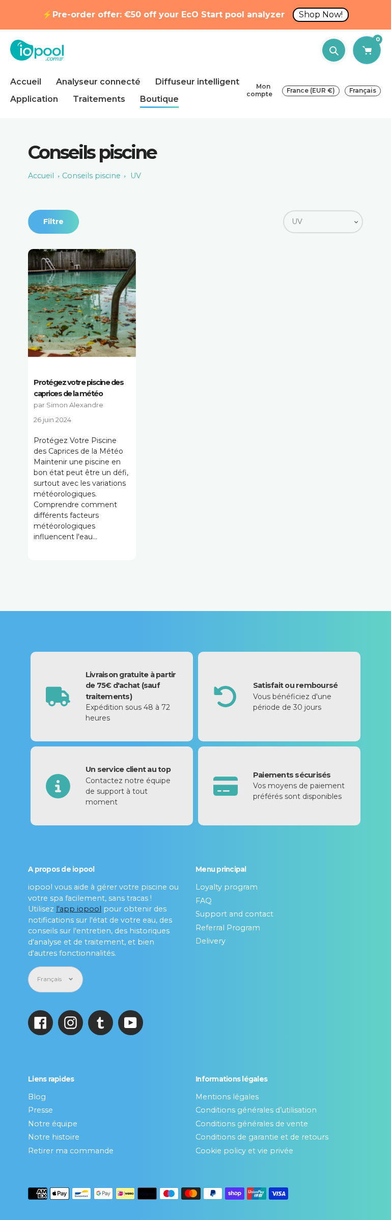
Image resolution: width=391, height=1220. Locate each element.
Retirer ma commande (71, 1150)
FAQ (204, 900)
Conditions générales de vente (252, 1123)
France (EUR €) (311, 90)
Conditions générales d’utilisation (256, 1110)
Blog (37, 1096)
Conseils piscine (91, 175)
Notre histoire (53, 1137)
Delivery (211, 941)
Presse (40, 1110)
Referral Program (228, 927)
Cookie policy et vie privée (244, 1150)
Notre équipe (52, 1123)
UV (135, 175)
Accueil (41, 175)
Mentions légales (227, 1096)
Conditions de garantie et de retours (262, 1137)
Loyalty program (227, 887)
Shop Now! (321, 14)
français (362, 90)
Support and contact (234, 914)
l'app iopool (78, 908)
